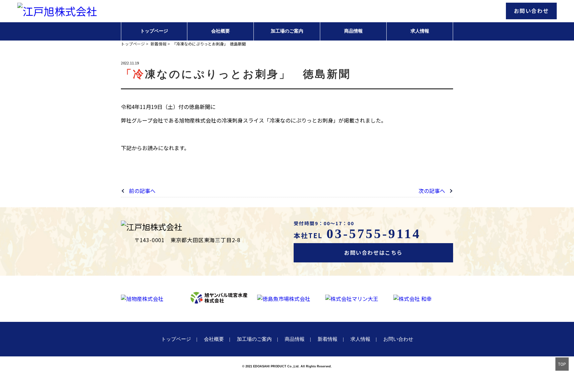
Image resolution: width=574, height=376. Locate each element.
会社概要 (220, 31)
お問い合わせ (531, 11)
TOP (562, 364)
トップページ (154, 31)
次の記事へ (432, 191)
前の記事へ (142, 191)
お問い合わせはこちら (373, 252)
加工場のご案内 (287, 31)
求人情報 (420, 31)
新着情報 (327, 339)
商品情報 (353, 31)
